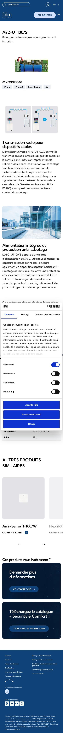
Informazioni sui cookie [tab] (47, 314)
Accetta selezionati (31, 414)
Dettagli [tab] (25, 314)
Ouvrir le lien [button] (15, 532)
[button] (7, 87)
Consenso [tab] (9, 314)
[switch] (55, 373)
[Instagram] (21, 703)
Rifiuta (31, 424)
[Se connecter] (48, 4)
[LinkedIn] (12, 703)
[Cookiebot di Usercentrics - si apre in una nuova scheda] (47, 306)
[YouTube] (17, 703)
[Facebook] (7, 703)
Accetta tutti (31, 405)
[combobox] (16, 4)
